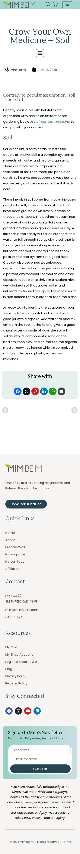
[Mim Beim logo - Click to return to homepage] (19, 4)
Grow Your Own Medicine (50, 121)
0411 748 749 (14, 617)
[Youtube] (27, 711)
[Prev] (21, 410)
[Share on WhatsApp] (53, 391)
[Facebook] (9, 711)
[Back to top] (71, 845)
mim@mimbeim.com (21, 609)
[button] (48, 4)
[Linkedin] (37, 711)
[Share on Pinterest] (35, 391)
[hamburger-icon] (67, 4)
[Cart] (55, 4)
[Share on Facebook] (18, 391)
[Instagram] (18, 711)
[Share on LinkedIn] (44, 391)
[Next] (59, 410)
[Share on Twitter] (26, 391)
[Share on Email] (61, 391)
